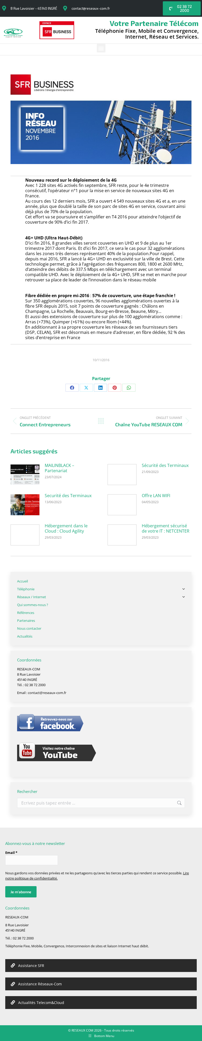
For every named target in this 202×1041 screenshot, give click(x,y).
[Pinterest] (114, 388)
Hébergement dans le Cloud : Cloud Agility (66, 528)
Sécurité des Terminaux (165, 465)
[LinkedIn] (100, 388)
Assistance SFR (31, 965)
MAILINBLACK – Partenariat (59, 468)
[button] (101, 48)
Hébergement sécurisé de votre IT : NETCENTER (165, 528)
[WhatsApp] (128, 388)
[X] (86, 388)
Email (11, 852)
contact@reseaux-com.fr (91, 8)
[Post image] (25, 474)
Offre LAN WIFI (156, 495)
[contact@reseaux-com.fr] (65, 8)
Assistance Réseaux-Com (40, 983)
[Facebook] (72, 388)
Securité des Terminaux (68, 495)
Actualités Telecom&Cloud (41, 1002)
